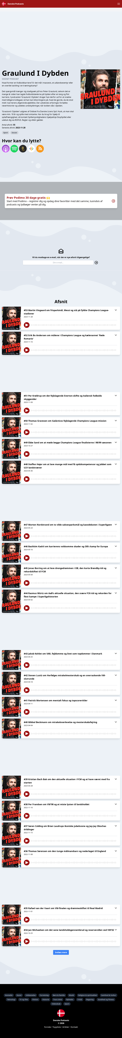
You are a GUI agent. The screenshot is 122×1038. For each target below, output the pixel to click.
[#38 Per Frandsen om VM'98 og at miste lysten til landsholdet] (11, 811)
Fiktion (35, 999)
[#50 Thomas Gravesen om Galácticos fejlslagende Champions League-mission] (11, 427)
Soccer (14, 132)
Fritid (80, 999)
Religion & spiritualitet (87, 995)
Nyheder (69, 999)
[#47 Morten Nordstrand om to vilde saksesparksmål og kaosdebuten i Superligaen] (11, 531)
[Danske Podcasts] (61, 1013)
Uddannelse (31, 995)
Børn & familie (59, 995)
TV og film (24, 999)
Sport (5, 132)
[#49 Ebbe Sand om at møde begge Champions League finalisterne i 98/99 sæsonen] (11, 449)
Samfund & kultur (108, 995)
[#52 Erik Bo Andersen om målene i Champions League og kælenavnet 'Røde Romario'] (11, 343)
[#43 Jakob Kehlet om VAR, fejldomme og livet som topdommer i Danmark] (11, 660)
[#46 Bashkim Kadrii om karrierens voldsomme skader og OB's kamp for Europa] (11, 553)
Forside (47, 1027)
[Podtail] (23, 148)
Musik (71, 995)
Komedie (8, 995)
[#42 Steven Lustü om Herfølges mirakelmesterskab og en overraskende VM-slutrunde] (11, 683)
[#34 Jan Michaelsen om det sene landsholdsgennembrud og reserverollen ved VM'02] (11, 936)
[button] (118, 3)
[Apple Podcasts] (5, 148)
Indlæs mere (61, 952)
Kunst (19, 995)
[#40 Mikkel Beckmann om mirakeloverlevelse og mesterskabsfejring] (11, 728)
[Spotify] (14, 148)
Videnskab (56, 1004)
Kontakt (74, 1027)
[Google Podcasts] (31, 148)
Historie (45, 999)
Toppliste (57, 1027)
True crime (57, 999)
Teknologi (11, 999)
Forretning (44, 995)
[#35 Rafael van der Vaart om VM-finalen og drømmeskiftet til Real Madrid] (11, 914)
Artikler (65, 1027)
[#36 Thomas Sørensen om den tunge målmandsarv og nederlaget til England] (11, 857)
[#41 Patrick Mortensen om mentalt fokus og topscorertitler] (11, 707)
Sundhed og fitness (106, 999)
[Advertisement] (61, 28)
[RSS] (40, 148)
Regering (90, 999)
